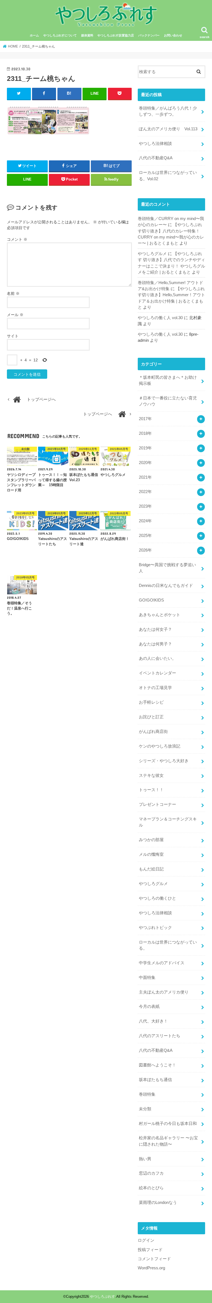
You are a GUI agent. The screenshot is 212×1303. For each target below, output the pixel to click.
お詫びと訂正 (151, 717)
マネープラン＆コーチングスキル (168, 822)
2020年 (145, 462)
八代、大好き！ (153, 1021)
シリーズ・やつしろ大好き (164, 761)
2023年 (145, 506)
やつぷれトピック (155, 927)
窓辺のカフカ (151, 1173)
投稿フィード (150, 1250)
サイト (12, 336)
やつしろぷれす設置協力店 (115, 35)
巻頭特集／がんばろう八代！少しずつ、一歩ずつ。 (168, 111)
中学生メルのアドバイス (161, 963)
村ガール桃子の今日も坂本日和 (168, 1123)
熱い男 (145, 1159)
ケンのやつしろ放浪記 (159, 746)
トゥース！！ (151, 790)
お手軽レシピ (151, 702)
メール (15, 314)
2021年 (145, 477)
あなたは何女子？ (155, 629)
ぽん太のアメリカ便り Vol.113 (168, 129)
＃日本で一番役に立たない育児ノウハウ (168, 401)
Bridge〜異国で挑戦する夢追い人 (167, 568)
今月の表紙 (149, 1006)
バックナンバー (149, 35)
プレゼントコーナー (157, 804)
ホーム (34, 35)
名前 (13, 293)
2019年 (145, 448)
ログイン (146, 1240)
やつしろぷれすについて (60, 35)
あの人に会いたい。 (157, 658)
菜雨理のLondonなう (158, 1202)
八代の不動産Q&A (156, 158)
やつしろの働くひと (157, 898)
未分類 (145, 1109)
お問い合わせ (173, 35)
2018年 (145, 433)
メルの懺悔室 (151, 854)
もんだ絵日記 (151, 869)
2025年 (145, 535)
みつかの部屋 (151, 840)
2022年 (145, 491)
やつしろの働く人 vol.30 (160, 318)
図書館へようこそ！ (157, 1065)
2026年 (145, 550)
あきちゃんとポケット (159, 615)
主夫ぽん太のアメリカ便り (164, 992)
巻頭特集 (147, 1094)
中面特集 (147, 977)
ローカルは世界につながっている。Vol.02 (168, 175)
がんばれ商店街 (153, 731)
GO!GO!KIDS (151, 600)
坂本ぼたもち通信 (155, 1079)
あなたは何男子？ (155, 644)
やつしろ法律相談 (155, 143)
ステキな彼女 (151, 775)
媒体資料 (87, 35)
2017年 (145, 419)
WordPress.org (151, 1268)
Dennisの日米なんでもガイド (166, 585)
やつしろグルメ (152, 253)
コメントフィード (154, 1259)
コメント (17, 239)
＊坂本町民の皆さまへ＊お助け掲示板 (168, 380)
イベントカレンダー (157, 673)
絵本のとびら (151, 1188)
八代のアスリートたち (159, 1036)
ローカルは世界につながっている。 (168, 945)
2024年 (145, 521)
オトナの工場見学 (155, 687)
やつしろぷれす (102, 1296)
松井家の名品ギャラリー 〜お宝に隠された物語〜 (168, 1141)
